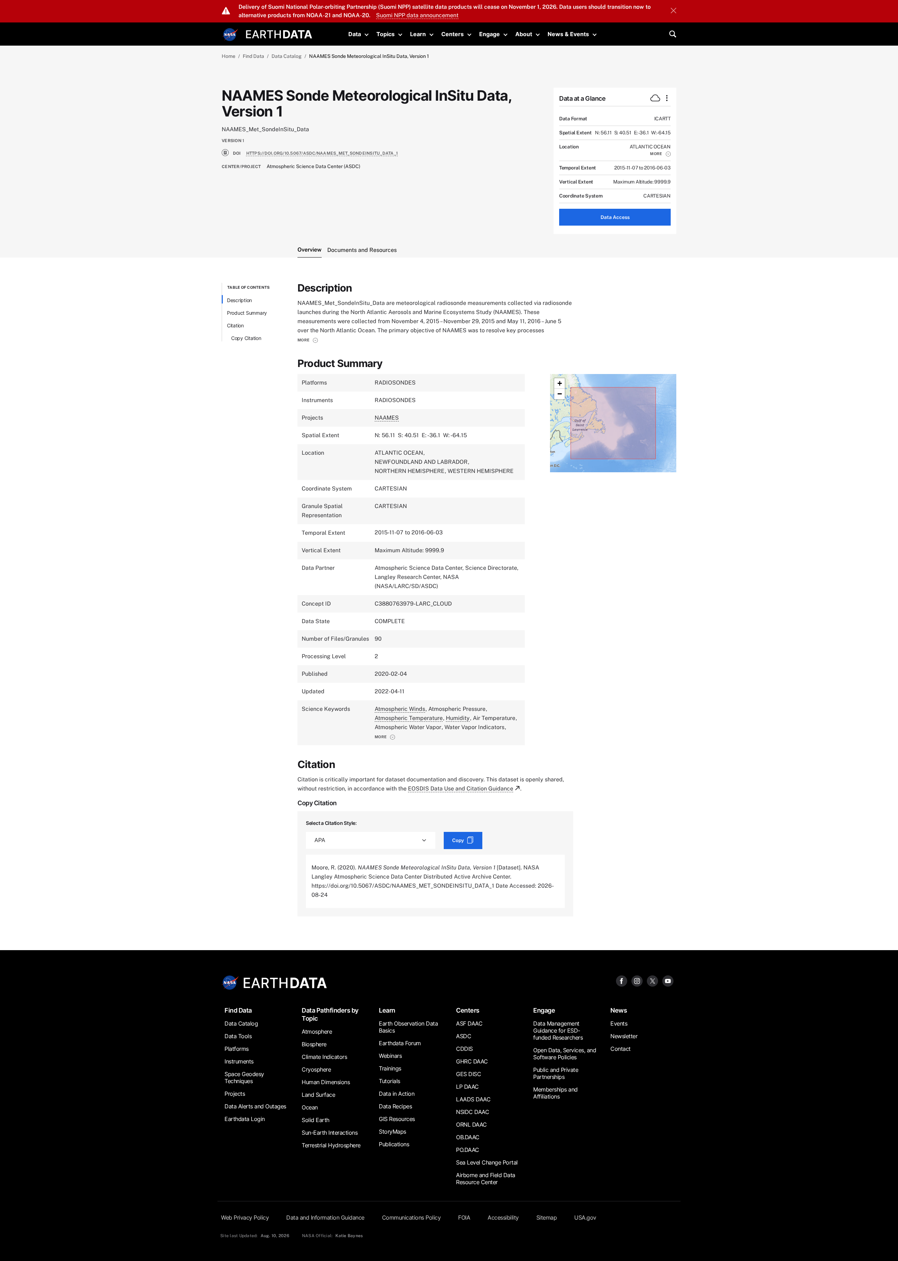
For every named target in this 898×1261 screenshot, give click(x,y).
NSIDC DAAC (472, 1111)
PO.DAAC (467, 1149)
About (523, 34)
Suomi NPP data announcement (417, 15)
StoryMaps (392, 1131)
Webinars (390, 1055)
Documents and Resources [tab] (362, 250)
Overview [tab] (309, 249)
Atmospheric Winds (400, 709)
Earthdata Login (244, 1118)
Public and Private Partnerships (555, 1073)
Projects (234, 1093)
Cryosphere (316, 1069)
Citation (235, 325)
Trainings (390, 1068)
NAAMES (387, 417)
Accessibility (503, 1217)
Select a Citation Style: (331, 823)
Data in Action (396, 1093)
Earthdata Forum (400, 1043)
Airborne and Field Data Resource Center (485, 1179)
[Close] (673, 11)
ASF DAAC (469, 1023)
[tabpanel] (449, 599)
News (618, 1010)
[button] (660, 154)
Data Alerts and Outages (255, 1106)
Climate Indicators (324, 1056)
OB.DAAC (468, 1137)
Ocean (310, 1107)
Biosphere (314, 1044)
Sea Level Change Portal (487, 1162)
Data (354, 34)
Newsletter (623, 1036)
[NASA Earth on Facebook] (621, 981)
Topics (385, 34)
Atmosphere (317, 1031)
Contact (620, 1048)
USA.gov (585, 1217)
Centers (452, 34)
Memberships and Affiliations (555, 1093)
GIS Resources (397, 1118)
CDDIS (464, 1048)
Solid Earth (315, 1119)
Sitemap (546, 1217)
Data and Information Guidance (325, 1217)
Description (239, 300)
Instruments (239, 1061)
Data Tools (238, 1036)
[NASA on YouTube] (668, 981)
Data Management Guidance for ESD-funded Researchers (558, 1030)
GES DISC (468, 1073)
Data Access (615, 217)
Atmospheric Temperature (409, 718)
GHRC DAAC (472, 1061)
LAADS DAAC (473, 1099)
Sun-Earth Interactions (329, 1132)
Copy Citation (246, 338)
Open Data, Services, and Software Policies (564, 1054)
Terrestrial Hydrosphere (331, 1145)
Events (618, 1023)
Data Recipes (395, 1106)
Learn (418, 34)
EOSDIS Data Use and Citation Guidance (460, 788)
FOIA (464, 1217)
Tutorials (389, 1081)
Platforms (236, 1048)
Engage (489, 34)
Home (228, 56)
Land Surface (318, 1094)
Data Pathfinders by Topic (330, 1014)
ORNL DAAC (471, 1124)
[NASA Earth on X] (652, 981)
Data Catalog (287, 56)
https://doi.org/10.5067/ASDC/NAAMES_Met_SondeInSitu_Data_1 (322, 153)
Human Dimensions (326, 1082)
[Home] (279, 33)
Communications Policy (411, 1217)
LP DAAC (467, 1086)
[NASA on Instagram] (637, 981)
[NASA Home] (230, 34)
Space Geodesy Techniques (244, 1077)
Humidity (458, 718)
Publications (394, 1144)
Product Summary (247, 313)
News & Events (568, 34)
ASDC (463, 1036)
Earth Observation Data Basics (408, 1027)
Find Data (253, 56)
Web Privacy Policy (245, 1217)
